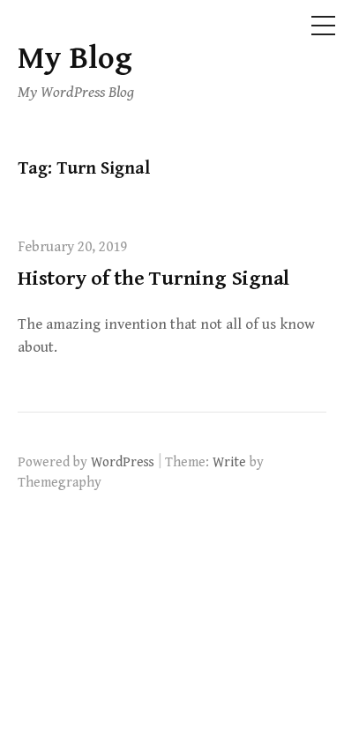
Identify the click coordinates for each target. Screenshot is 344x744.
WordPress (122, 462)
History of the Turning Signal (153, 278)
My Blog (75, 59)
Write (229, 462)
